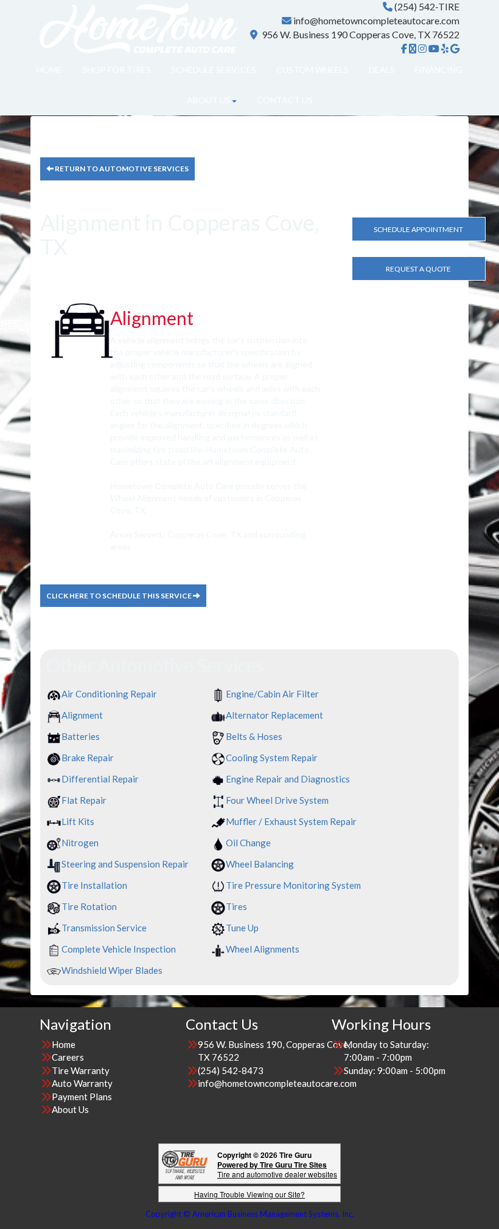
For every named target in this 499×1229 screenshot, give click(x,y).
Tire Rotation (89, 906)
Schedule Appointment (418, 229)
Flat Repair (83, 800)
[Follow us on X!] (412, 48)
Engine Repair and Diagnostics (288, 778)
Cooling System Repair (272, 757)
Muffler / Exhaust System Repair (291, 821)
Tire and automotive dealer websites (277, 1169)
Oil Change (248, 842)
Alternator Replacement (274, 715)
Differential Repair (100, 778)
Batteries (80, 736)
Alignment (82, 715)
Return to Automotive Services (121, 168)
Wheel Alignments (262, 948)
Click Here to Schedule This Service (119, 595)
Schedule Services (213, 69)
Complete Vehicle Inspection (118, 948)
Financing (438, 69)
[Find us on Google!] (454, 48)
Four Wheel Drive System (277, 800)
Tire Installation (94, 885)
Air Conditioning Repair (109, 693)
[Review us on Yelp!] (444, 48)
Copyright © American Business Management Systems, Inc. (249, 1214)
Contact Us (285, 100)
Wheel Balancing (260, 863)
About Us (209, 100)
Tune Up (242, 927)
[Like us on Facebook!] (404, 48)
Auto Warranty (82, 1083)
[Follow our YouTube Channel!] (433, 48)
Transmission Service (104, 927)
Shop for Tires (116, 69)
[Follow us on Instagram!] (422, 48)
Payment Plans (82, 1096)
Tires (236, 906)
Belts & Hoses (254, 736)
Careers (68, 1057)
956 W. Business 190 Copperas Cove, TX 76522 (360, 34)
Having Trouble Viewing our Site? (249, 1194)
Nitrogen (80, 842)
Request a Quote (418, 268)
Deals (382, 69)
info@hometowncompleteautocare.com (376, 20)
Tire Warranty (81, 1070)
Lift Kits (77, 821)
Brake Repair (87, 757)
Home (49, 69)
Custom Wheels (312, 69)
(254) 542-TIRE (426, 6)
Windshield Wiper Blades (111, 970)
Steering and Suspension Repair (125, 863)
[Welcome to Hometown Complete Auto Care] (138, 26)
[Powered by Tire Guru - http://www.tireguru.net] (185, 1164)
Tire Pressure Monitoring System (293, 885)
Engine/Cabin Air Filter (272, 693)
